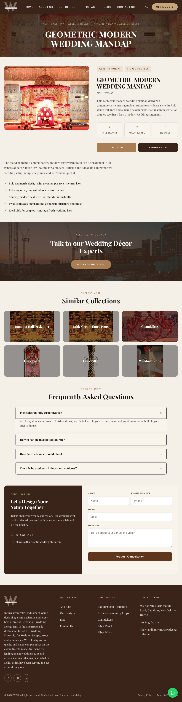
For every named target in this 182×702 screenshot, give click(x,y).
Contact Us (126, 7)
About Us (46, 7)
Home (29, 7)
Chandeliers (105, 619)
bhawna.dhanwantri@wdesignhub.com (38, 542)
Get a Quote (164, 7)
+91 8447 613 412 (24, 535)
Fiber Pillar (105, 632)
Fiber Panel (105, 626)
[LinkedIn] (26, 678)
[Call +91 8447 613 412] (146, 7)
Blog (107, 7)
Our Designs (67, 613)
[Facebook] (8, 678)
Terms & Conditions (167, 695)
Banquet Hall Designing (112, 607)
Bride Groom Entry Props (113, 613)
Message (94, 525)
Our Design (67, 7)
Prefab (90, 7)
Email (91, 509)
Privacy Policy (145, 695)
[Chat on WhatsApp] (173, 693)
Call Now (116, 147)
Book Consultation (91, 264)
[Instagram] (17, 678)
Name (91, 493)
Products (57, 24)
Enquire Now (158, 147)
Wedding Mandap (79, 24)
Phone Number (141, 493)
